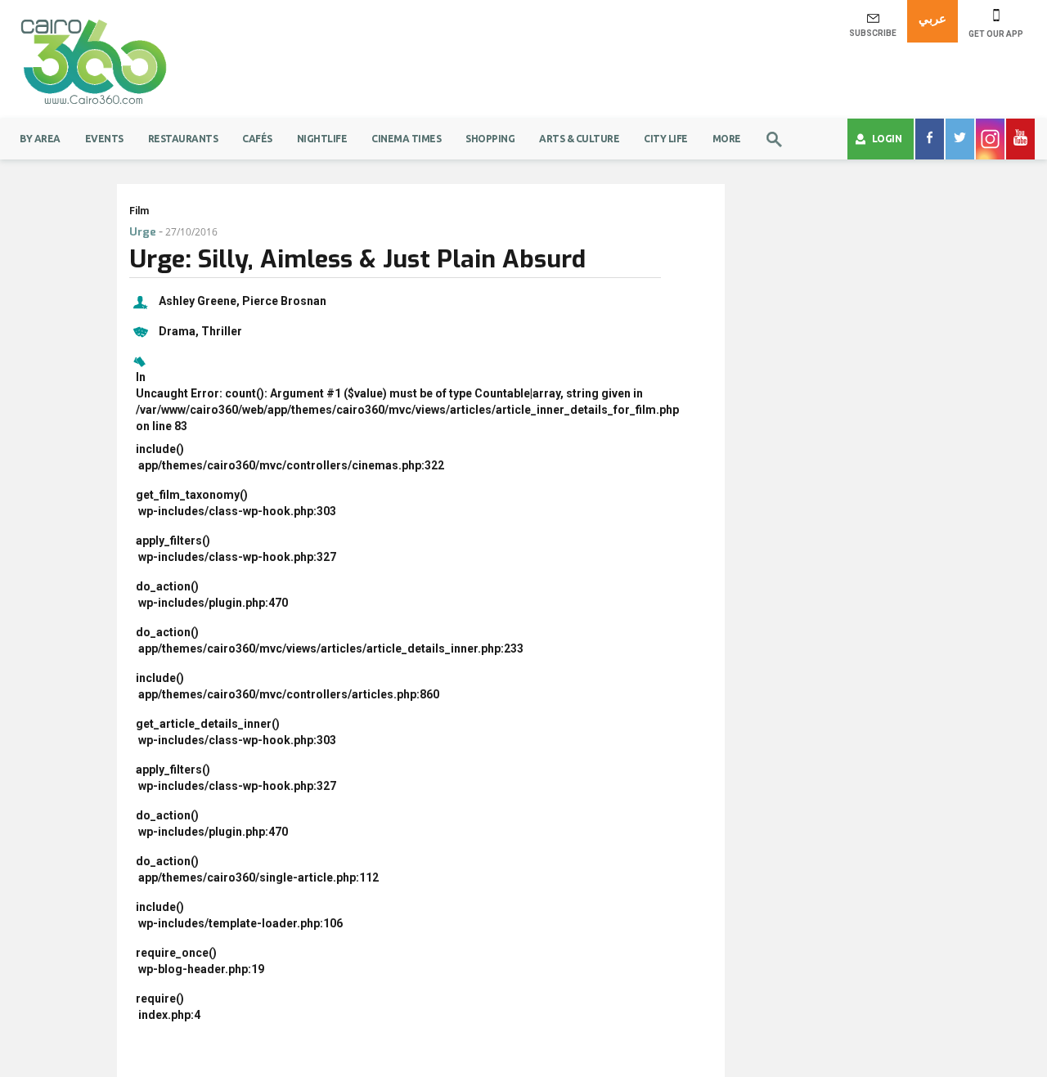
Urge (142, 232)
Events (104, 138)
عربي (932, 18)
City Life (666, 138)
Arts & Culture (579, 138)
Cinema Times (406, 138)
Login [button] (887, 138)
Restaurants (183, 138)
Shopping (490, 138)
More (726, 138)
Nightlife (322, 138)
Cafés (257, 138)
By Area (40, 138)
